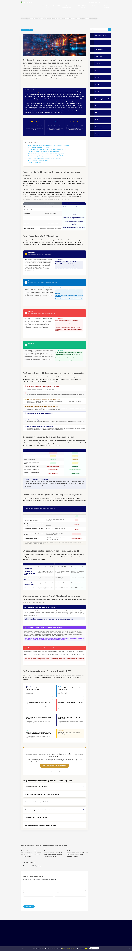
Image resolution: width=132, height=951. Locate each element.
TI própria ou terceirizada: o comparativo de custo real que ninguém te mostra (38, 688)
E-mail (57, 893)
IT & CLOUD (93, 6)
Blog (27, 18)
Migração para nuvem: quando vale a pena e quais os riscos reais (38, 718)
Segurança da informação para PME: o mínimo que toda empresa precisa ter (70, 703)
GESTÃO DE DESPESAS (45, 6)
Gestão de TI (32, 18)
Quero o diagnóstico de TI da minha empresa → (54, 765)
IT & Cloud (84, 938)
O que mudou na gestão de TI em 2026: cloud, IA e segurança (45, 158)
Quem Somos (101, 931)
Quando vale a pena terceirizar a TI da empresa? (54, 810)
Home (22, 18)
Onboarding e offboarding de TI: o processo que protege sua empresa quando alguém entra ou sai (38, 733)
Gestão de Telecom (87, 933)
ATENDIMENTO (93, 2)
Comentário (26, 882)
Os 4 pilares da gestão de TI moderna (38, 147)
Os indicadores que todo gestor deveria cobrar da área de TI (45, 156)
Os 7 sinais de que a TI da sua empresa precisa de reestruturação (47, 149)
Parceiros (99, 933)
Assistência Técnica (87, 936)
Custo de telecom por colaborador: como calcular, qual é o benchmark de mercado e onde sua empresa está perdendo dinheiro (31, 853)
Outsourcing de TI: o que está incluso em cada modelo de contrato (69, 688)
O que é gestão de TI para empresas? (54, 786)
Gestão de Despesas (87, 931)
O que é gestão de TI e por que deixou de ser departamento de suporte (48, 145)
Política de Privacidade (68, 948)
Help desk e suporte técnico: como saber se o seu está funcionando (38, 703)
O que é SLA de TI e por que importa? (54, 817)
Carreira (99, 936)
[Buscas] (109, 2)
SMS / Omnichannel (87, 935)
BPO (99, 5)
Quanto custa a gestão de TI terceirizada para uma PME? (54, 794)
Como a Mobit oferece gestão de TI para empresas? (54, 825)
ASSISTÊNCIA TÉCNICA (82, 6)
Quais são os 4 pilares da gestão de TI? (54, 802)
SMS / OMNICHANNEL (67, 6)
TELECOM (56, 5)
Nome (25, 893)
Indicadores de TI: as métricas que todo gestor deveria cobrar (69, 718)
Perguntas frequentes (34, 162)
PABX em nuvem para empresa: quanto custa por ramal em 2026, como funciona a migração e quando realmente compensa (77, 853)
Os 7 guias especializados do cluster (38, 160)
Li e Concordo (94, 948)
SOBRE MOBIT (106, 6)
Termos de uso (84, 948)
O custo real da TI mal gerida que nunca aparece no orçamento (46, 154)
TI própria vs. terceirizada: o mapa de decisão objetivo (43, 151)
